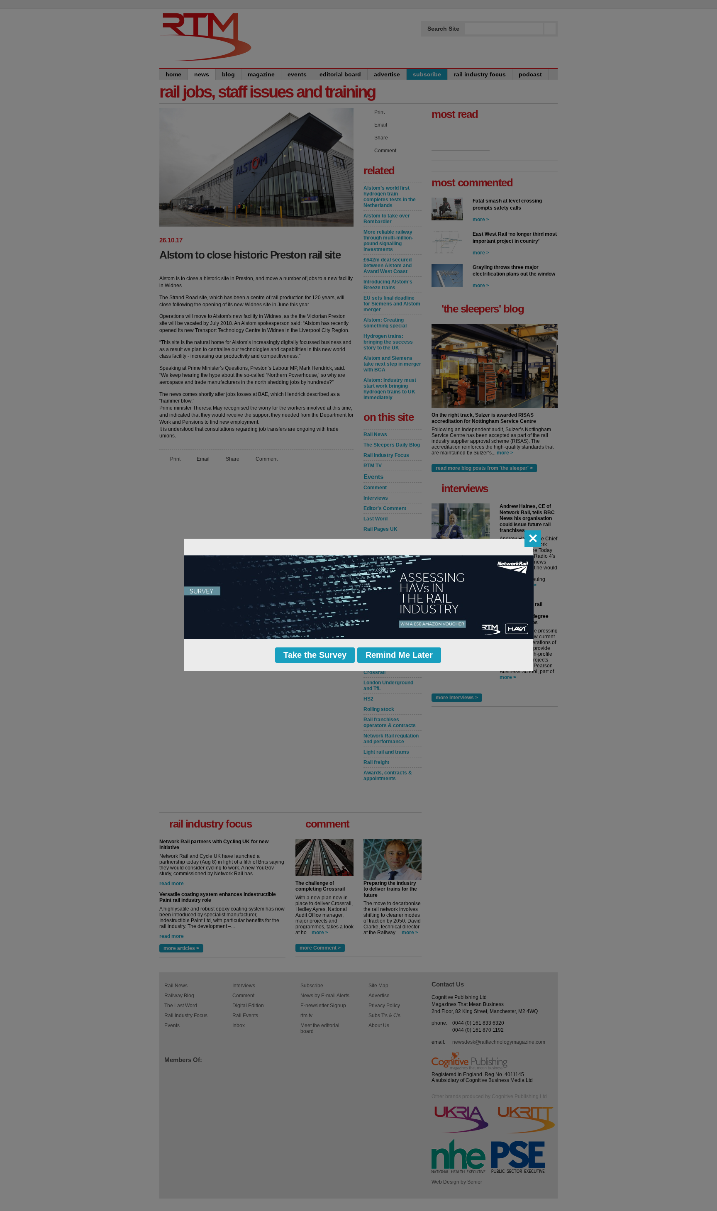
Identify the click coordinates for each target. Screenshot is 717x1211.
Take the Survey (314, 654)
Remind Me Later (399, 654)
